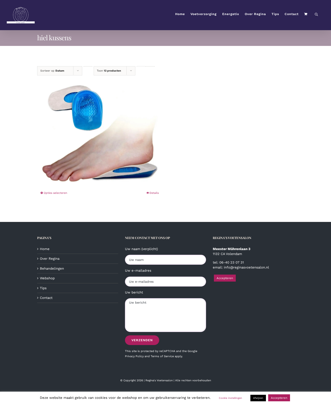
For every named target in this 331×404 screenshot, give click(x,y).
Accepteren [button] (225, 278)
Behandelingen (52, 268)
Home (45, 249)
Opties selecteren (55, 192)
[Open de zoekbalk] (316, 14)
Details (154, 192)
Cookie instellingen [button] (230, 398)
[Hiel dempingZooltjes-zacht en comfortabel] (99, 129)
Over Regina (49, 259)
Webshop (47, 278)
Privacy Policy (134, 356)
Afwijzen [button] (258, 398)
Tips (43, 288)
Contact (46, 298)
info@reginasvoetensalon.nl (246, 267)
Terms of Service (162, 356)
